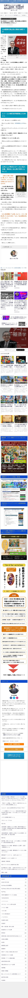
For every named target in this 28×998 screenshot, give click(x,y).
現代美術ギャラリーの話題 (13, 955)
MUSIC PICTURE (13, 882)
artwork (13, 879)
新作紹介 (13, 932)
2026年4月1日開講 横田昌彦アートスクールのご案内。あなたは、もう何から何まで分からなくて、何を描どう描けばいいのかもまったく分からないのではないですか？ (13, 798)
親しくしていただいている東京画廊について (8, 18)
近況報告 (13, 980)
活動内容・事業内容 (5, 861)
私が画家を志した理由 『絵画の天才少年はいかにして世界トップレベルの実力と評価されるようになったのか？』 (13, 868)
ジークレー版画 (13, 907)
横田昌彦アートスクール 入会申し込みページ (11, 855)
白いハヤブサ (14, 258)
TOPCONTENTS (13, 898)
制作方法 (3, 837)
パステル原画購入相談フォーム (8, 817)
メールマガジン (13, 917)
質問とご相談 (4, 872)
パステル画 (13, 910)
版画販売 (13, 948)
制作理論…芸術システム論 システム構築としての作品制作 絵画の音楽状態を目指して (13, 841)
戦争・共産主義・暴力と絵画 (13, 926)
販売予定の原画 (13, 977)
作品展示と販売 (13, 920)
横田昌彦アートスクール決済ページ (9, 858)
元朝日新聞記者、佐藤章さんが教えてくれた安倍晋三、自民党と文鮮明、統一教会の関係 (13, 834)
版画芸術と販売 (13, 945)
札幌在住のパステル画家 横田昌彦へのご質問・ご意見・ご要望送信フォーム (13, 846)
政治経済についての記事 (13, 929)
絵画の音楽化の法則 (13, 961)
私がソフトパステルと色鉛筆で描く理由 (10, 864)
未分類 (13, 942)
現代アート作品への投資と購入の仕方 (13, 951)
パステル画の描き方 (13, 913)
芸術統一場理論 (13, 970)
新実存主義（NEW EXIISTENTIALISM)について (13, 936)
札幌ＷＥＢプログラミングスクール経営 (11, 734)
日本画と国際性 (13, 939)
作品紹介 (13, 923)
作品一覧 (3, 823)
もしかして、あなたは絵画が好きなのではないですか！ (13, 807)
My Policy (13, 891)
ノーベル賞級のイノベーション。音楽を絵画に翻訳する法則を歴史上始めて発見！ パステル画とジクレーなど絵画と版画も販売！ (13, 813)
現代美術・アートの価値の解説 (13, 958)
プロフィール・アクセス (6, 820)
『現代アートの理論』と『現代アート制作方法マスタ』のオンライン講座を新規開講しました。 (13, 804)
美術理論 (13, 967)
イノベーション (13, 901)
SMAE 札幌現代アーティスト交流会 (13, 894)
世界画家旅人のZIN (19, 123)
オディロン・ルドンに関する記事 (13, 904)
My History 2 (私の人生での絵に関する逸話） (13, 888)
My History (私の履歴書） (13, 885)
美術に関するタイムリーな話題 (13, 964)
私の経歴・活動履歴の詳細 (14, 744)
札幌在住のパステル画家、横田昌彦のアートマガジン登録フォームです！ (13, 851)
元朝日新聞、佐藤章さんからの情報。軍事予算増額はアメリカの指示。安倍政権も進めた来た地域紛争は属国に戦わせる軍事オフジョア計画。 (13, 828)
